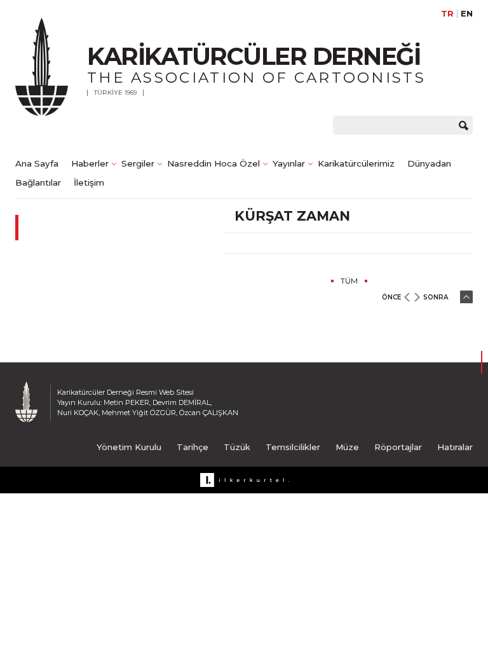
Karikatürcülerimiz (356, 163)
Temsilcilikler (293, 447)
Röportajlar (398, 447)
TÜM (349, 280)
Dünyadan (429, 163)
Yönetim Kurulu (129, 447)
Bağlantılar (38, 182)
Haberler (90, 163)
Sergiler (137, 163)
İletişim (89, 182)
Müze (347, 447)
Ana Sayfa (36, 163)
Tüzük (237, 447)
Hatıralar (455, 447)
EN (467, 14)
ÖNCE (391, 297)
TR (447, 14)
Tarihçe (192, 447)
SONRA (435, 297)
